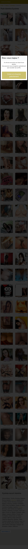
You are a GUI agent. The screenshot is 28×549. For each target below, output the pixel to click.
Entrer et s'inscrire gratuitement (14, 75)
